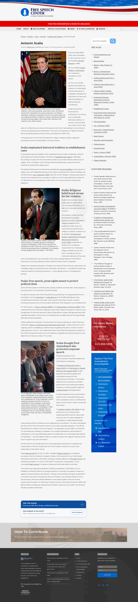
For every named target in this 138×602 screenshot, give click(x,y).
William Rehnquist (100, 160)
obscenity (40, 297)
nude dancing (51, 297)
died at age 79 (31, 453)
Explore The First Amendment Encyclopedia (103, 361)
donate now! (63, 537)
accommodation (66, 169)
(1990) (68, 307)
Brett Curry (31, 47)
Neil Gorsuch (35, 464)
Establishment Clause (101, 109)
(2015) (105, 115)
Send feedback (77, 512)
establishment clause (63, 157)
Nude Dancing (99, 136)
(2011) (47, 325)
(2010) (69, 409)
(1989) (43, 307)
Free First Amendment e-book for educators (69, 24)
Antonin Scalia (32, 43)
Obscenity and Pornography (103, 140)
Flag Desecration (100, 122)
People (43, 37)
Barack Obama (63, 453)
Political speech (99, 144)
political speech (62, 390)
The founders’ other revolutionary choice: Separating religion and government (56, 567)
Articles (30, 37)
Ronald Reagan (99, 148)
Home (23, 37)
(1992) (41, 175)
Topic (36, 37)
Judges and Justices (55, 37)
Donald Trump (76, 459)
